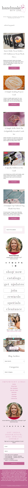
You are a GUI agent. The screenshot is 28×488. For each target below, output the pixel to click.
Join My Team (14, 390)
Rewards (14, 392)
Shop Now (14, 386)
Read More (14, 68)
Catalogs (14, 396)
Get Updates (14, 388)
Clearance (14, 398)
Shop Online (17, 331)
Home (14, 384)
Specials (14, 394)
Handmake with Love (14, 8)
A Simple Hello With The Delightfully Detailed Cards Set (14, 131)
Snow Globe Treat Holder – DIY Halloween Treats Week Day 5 (14, 54)
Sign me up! (14, 463)
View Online (10, 331)
